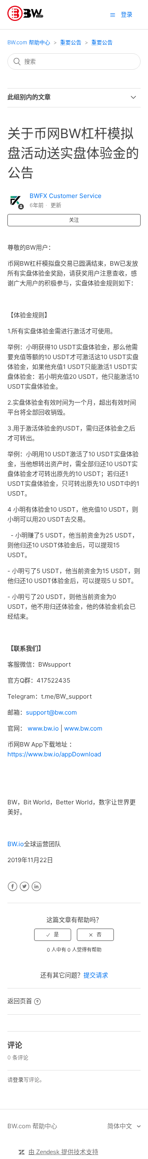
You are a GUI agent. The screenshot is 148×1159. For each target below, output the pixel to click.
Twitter (24, 886)
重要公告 (70, 42)
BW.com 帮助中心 (28, 42)
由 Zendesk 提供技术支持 (63, 1151)
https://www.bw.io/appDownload (54, 754)
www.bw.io (43, 728)
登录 (18, 1079)
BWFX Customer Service (66, 196)
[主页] (25, 19)
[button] (112, 14)
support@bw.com (51, 712)
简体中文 (120, 1126)
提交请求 (95, 975)
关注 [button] (74, 220)
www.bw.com (83, 728)
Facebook (12, 886)
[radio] (52, 935)
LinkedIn (36, 886)
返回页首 (19, 1001)
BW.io (15, 844)
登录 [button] (126, 14)
